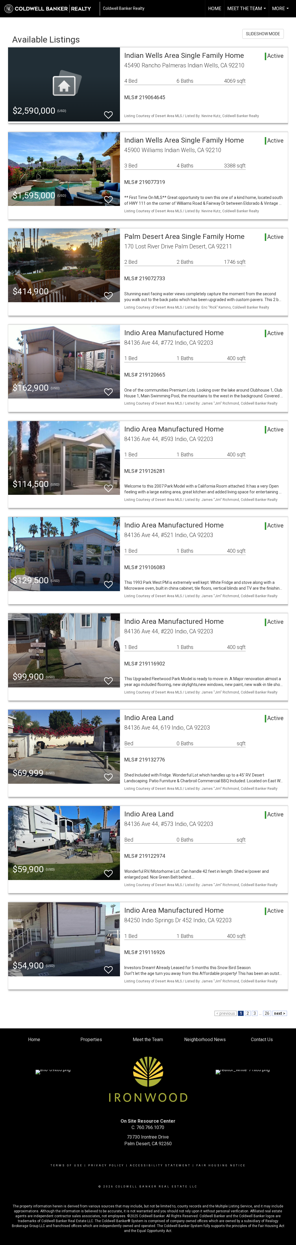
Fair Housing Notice (221, 1165)
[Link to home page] (50, 8)
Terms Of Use (67, 1165)
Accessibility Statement (160, 1165)
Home (214, 8)
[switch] (108, 112)
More (281, 11)
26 (267, 1013)
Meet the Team (247, 11)
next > (279, 1013)
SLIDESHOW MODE (263, 34)
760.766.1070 (150, 1127)
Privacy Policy (106, 1165)
